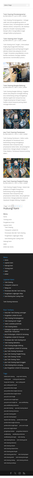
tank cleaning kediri (9, 457)
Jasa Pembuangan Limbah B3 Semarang (17, 334)
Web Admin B (9, 16)
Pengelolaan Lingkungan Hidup (14, 236)
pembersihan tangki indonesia (12, 422)
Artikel (24, 16)
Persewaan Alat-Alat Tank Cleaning (15, 233)
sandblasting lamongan (10, 437)
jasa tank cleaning (8, 408)
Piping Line (8, 288)
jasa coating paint (20, 382)
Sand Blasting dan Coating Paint (14, 238)
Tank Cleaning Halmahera (12, 343)
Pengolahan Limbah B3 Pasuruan (14, 337)
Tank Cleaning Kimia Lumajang (14, 365)
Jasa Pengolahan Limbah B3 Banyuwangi (17, 368)
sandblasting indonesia (19, 434)
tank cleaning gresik (22, 440)
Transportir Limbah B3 (11, 230)
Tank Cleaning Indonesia (10, 301)
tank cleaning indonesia (10, 443)
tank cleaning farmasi (9, 440)
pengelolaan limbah (9, 431)
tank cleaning (21, 437)
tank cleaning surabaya (10, 463)
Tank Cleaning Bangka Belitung (14, 86)
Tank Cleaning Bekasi (11, 326)
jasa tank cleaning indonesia (11, 411)
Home (5, 217)
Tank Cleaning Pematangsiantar (14, 14)
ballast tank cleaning (9, 376)
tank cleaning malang (9, 460)
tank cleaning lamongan (22, 457)
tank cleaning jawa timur (10, 454)
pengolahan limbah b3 (22, 431)
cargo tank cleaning (21, 376)
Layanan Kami (7, 225)
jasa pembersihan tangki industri (12, 393)
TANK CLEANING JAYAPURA (13, 324)
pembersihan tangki (22, 420)
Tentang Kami (7, 219)
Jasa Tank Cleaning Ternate (13, 357)
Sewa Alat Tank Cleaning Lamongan (15, 312)
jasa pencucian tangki (9, 396)
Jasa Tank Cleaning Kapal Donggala (15, 362)
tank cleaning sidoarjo (22, 460)
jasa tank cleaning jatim (10, 414)
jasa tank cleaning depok (21, 408)
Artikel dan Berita (8, 247)
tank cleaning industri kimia (11, 448)
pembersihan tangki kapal (11, 425)
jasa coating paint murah (10, 385)
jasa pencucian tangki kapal (11, 399)
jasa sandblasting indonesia (11, 405)
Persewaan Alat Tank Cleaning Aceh (15, 340)
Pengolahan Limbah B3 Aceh (13, 315)
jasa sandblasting (23, 402)
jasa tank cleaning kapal (10, 417)
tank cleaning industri (9, 445)
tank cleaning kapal (23, 454)
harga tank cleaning (9, 382)
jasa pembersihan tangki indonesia (13, 391)
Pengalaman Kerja (8, 222)
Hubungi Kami (7, 241)
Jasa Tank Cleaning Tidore (12, 359)
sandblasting (7, 434)
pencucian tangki (23, 425)
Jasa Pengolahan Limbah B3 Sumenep (16, 348)
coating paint (7, 379)
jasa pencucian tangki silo (10, 402)
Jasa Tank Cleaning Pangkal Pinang (15, 181)
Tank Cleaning (9, 227)
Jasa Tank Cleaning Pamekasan (14, 132)
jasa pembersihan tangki (10, 388)
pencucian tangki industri (10, 428)
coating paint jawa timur (19, 379)
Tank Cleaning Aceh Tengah (13, 39)
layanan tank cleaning (9, 420)
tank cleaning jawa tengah (10, 451)
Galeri (5, 244)
